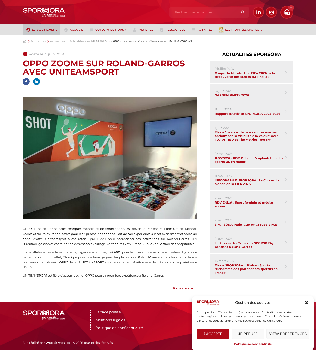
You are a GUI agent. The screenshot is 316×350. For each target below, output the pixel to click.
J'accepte (213, 334)
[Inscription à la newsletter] (286, 12)
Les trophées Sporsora (244, 29)
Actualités (38, 41)
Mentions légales (110, 320)
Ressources (175, 29)
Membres (146, 29)
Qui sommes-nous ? (110, 29)
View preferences (288, 334)
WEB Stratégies (58, 342)
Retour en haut (185, 288)
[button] (306, 302)
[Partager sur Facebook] (26, 81)
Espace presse (108, 312)
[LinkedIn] (258, 12)
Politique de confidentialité (253, 344)
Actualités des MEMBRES (88, 41)
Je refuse (248, 334)
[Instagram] (271, 12)
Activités (205, 29)
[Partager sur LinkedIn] (36, 81)
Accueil (76, 29)
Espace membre (44, 29)
